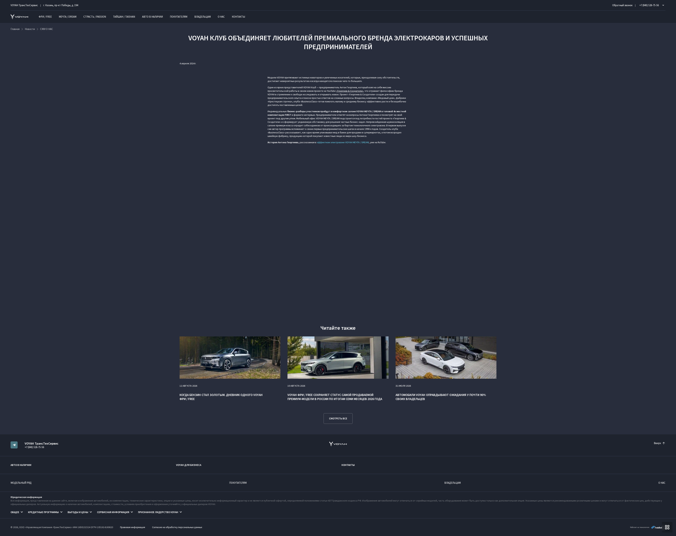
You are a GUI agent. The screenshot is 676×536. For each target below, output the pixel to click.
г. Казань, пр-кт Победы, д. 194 (60, 5)
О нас (221, 16)
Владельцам (202, 16)
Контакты (238, 16)
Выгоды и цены (78, 512)
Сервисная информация (113, 512)
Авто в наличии (152, 16)
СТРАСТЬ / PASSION (94, 16)
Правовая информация (132, 527)
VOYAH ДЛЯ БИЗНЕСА (188, 465)
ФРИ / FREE (45, 16)
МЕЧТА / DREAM (67, 16)
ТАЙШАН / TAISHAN (124, 16)
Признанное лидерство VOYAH (158, 512)
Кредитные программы (43, 512)
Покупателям (178, 16)
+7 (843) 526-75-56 (34, 447)
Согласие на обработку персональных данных (177, 527)
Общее (15, 512)
